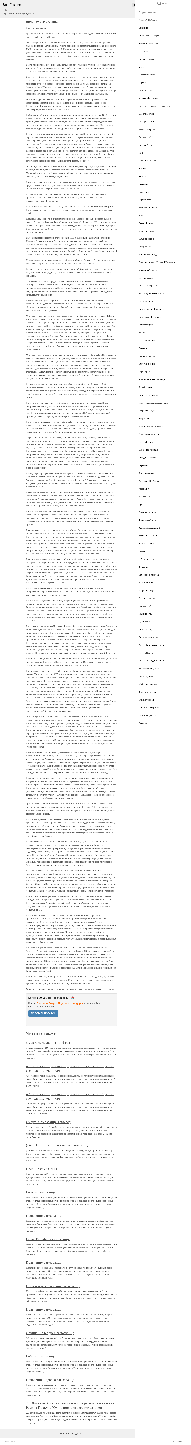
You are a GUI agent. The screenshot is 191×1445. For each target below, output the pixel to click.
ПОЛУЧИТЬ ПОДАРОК (43, 1013)
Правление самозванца (43, 1262)
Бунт (141, 215)
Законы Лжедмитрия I (149, 527)
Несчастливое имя (147, 355)
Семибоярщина (146, 324)
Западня (142, 176)
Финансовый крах (147, 519)
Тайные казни (145, 90)
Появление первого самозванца (50, 1379)
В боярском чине (147, 74)
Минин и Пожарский (149, 707)
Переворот (144, 183)
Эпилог (142, 332)
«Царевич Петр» (146, 230)
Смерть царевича (147, 363)
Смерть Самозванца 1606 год (48, 1122)
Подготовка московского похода (154, 402)
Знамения (143, 566)
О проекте (64, 1433)
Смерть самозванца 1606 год (48, 1042)
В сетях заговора (147, 543)
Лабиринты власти (148, 160)
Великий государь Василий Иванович (157, 262)
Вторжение (144, 418)
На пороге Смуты (147, 121)
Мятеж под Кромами (148, 449)
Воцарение (144, 191)
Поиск (162, 3)
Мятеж (142, 66)
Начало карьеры (146, 58)
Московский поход (148, 254)
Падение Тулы (145, 613)
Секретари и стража (148, 512)
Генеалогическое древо (150, 35)
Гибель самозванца (148, 559)
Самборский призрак (149, 574)
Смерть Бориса (146, 441)
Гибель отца (144, 51)
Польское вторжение (148, 285)
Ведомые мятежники (149, 43)
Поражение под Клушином (152, 309)
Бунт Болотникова (147, 582)
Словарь (143, 723)
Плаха (141, 152)
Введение (143, 27)
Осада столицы (146, 629)
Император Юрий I (148, 535)
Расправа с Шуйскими (149, 480)
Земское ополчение (148, 691)
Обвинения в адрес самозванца (50, 1332)
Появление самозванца (43, 1215)
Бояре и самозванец (148, 473)
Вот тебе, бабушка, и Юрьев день (154, 105)
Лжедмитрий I (145, 137)
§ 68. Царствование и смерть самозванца (57, 1145)
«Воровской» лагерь (148, 269)
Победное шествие (147, 457)
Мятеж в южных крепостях (152, 426)
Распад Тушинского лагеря (151, 293)
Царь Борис (144, 371)
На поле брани (146, 144)
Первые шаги (145, 199)
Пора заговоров (146, 277)
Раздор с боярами (147, 129)
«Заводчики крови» (148, 207)
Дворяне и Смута (147, 410)
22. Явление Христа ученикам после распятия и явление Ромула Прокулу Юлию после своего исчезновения (70, 1405)
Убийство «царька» (148, 684)
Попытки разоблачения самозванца (53, 1286)
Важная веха (145, 168)
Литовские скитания (148, 394)
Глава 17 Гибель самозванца (48, 1239)
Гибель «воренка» (147, 715)
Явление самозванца (42, 1168)
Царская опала (145, 82)
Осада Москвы (146, 223)
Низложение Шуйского (150, 316)
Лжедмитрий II (146, 246)
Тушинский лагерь (147, 621)
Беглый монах (145, 387)
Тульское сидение (147, 238)
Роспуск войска (146, 496)
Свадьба (142, 551)
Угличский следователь (150, 98)
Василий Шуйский (148, 19)
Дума (141, 504)
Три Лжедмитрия (147, 340)
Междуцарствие (146, 113)
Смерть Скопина (147, 301)
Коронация (144, 488)
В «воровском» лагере (149, 434)
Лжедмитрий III (146, 699)
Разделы (76, 1433)
